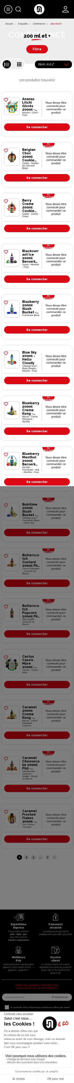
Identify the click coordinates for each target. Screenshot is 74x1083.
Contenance (39, 23)
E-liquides (23, 23)
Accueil (9, 23)
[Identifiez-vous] (65, 9)
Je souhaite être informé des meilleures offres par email (39, 1007)
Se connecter (37, 127)
